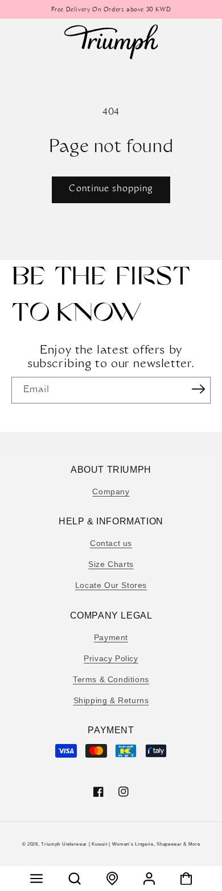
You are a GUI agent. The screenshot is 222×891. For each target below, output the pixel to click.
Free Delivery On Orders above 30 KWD (111, 10)
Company (110, 491)
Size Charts (111, 564)
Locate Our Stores (111, 585)
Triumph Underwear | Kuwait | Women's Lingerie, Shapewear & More (120, 844)
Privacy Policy (111, 658)
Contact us (111, 543)
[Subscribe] (198, 389)
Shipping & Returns (111, 700)
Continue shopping (111, 189)
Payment (111, 637)
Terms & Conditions (111, 679)
